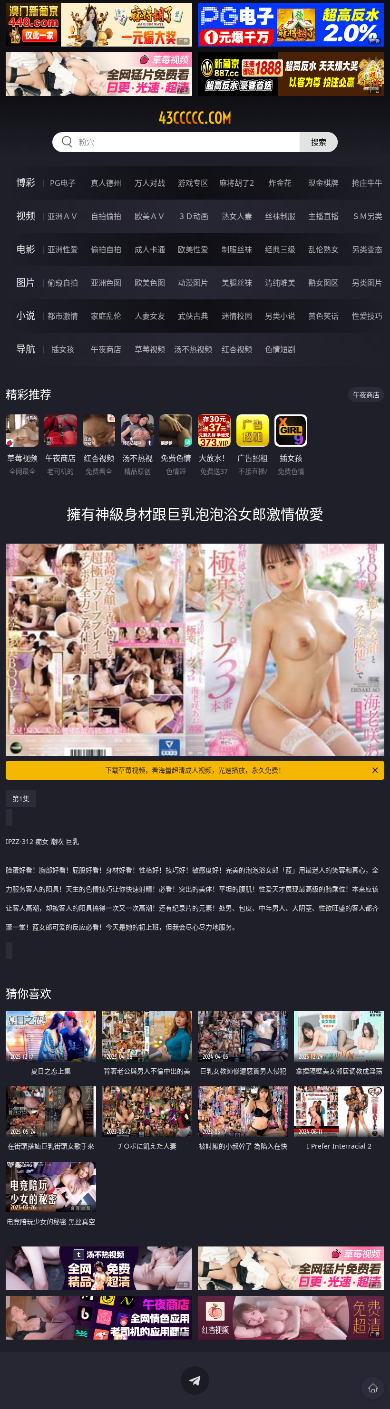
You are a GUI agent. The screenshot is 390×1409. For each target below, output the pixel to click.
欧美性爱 (193, 249)
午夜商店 (106, 349)
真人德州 (106, 183)
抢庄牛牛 (367, 183)
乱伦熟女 (323, 249)
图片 (25, 282)
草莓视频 (150, 349)
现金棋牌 (323, 183)
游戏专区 (193, 183)
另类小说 (280, 316)
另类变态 (367, 249)
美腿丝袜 (237, 283)
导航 (25, 349)
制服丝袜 (237, 249)
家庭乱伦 (106, 316)
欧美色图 (150, 283)
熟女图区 (323, 283)
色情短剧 (280, 349)
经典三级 (280, 249)
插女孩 (62, 349)
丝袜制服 (280, 216)
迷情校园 (237, 316)
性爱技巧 (367, 316)
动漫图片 (193, 283)
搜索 (318, 142)
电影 (25, 249)
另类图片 (367, 283)
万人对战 (150, 183)
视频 (25, 216)
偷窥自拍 (63, 283)
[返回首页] (372, 1388)
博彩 (25, 182)
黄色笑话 (323, 316)
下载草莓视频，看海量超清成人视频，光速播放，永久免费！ (195, 770)
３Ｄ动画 (193, 216)
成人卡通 (150, 249)
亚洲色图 (106, 283)
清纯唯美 (280, 283)
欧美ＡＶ (150, 216)
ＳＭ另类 (367, 216)
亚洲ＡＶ (63, 216)
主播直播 (323, 216)
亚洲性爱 (63, 249)
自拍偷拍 (106, 216)
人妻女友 (150, 316)
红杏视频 (237, 349)
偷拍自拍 (106, 249)
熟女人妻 (237, 216)
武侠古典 (193, 316)
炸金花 (280, 183)
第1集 (20, 798)
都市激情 (63, 316)
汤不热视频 (193, 349)
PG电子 (63, 183)
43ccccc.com (195, 117)
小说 (25, 315)
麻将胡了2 (236, 183)
